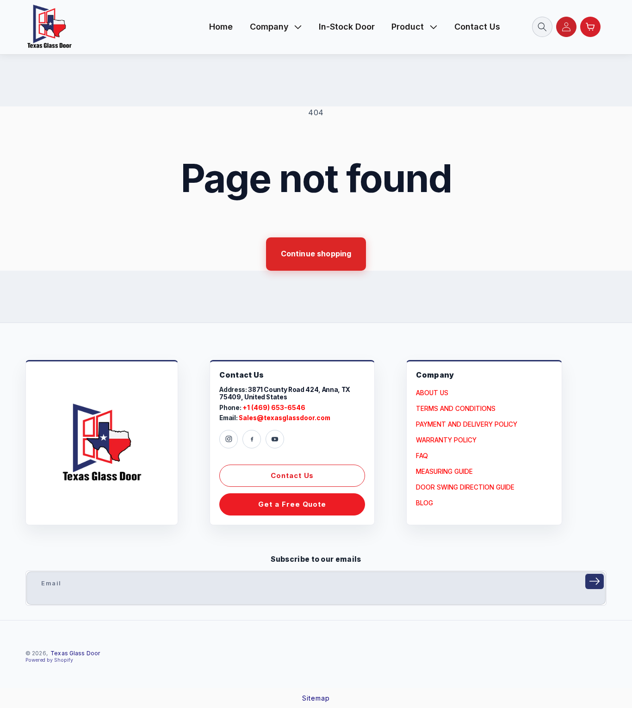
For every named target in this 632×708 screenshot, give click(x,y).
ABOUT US (432, 393)
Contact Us (292, 475)
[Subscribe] (594, 581)
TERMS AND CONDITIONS (456, 408)
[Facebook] (251, 439)
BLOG (424, 503)
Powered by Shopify (49, 660)
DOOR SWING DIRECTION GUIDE (465, 487)
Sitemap (316, 698)
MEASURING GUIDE (444, 471)
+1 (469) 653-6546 (273, 407)
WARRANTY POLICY (446, 440)
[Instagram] (228, 439)
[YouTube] (275, 439)
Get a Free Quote (292, 504)
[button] (276, 26)
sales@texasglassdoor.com (284, 418)
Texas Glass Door (75, 653)
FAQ (422, 456)
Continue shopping (316, 253)
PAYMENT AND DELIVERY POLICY (466, 424)
